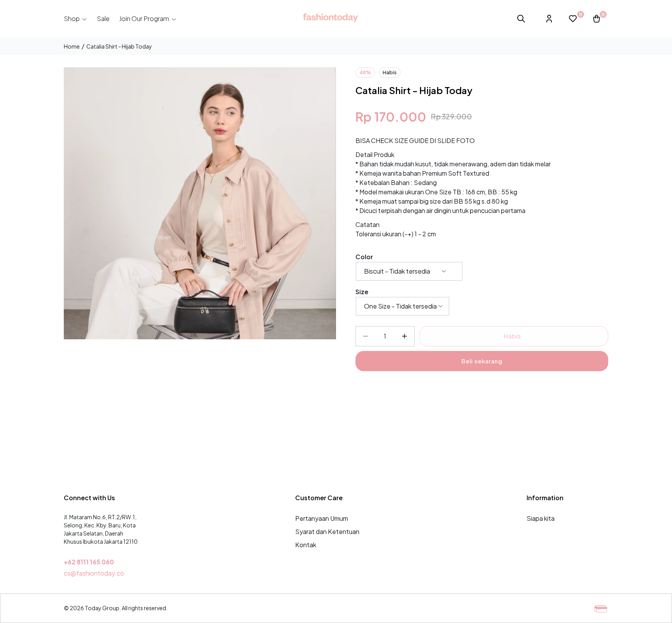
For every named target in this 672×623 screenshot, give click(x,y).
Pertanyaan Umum (321, 518)
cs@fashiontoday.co (94, 573)
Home (72, 46)
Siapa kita (541, 518)
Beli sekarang (481, 361)
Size (361, 292)
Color (364, 257)
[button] (75, 18)
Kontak (305, 545)
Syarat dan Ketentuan (327, 531)
